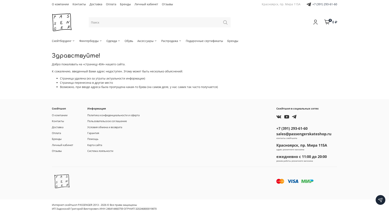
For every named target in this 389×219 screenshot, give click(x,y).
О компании (60, 4)
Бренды (125, 4)
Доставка (96, 4)
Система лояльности (100, 151)
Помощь (92, 139)
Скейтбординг (62, 41)
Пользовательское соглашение (107, 121)
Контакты (79, 4)
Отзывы (167, 4)
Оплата (111, 4)
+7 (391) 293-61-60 (324, 4)
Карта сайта (94, 145)
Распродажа (169, 41)
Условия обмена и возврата (104, 127)
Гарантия (93, 133)
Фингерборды (89, 41)
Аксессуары (145, 41)
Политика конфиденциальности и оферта (113, 115)
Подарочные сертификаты (204, 41)
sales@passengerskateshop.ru (303, 133)
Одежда (111, 41)
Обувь (129, 41)
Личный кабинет (146, 4)
